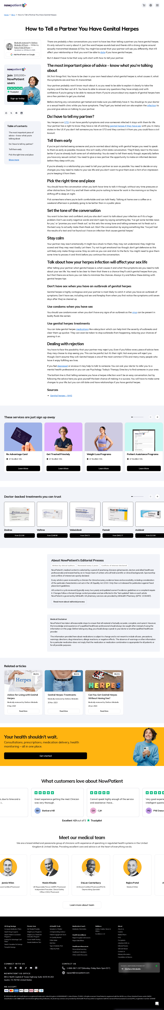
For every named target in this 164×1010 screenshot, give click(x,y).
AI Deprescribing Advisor (57, 932)
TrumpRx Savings (9, 947)
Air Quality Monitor (55, 937)
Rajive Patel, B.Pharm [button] (22, 47)
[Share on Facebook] (16, 113)
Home (6, 15)
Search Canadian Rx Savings (13, 944)
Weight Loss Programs (34, 932)
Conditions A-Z (100, 934)
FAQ (119, 937)
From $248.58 (52, 535)
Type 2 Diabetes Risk (56, 946)
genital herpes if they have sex (125, 125)
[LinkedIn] (36, 968)
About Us (121, 929)
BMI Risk (52, 943)
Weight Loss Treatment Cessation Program (34, 936)
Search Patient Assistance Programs (12, 936)
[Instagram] (10, 968)
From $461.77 (118, 535)
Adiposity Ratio (54, 949)
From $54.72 (85, 535)
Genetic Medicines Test (34, 942)
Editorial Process (123, 946)
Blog (13, 15)
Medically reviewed (21, 43)
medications (82, 329)
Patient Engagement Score (58, 935)
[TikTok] (26, 968)
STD (66, 122)
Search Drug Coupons (11, 932)
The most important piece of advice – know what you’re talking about (21, 135)
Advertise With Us (123, 943)
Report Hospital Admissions (81, 938)
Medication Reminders (79, 929)
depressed (62, 365)
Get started (46, 755)
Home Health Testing (33, 939)
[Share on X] (11, 113)
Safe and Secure (123, 949)
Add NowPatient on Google (24, 54)
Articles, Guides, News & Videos (103, 930)
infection (151, 105)
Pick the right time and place (21, 154)
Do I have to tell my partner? (21, 144)
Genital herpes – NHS (61, 395)
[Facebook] (15, 968)
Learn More (23, 468)
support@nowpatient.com (78, 972)
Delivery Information (124, 954)
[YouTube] (31, 968)
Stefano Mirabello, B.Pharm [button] (25, 44)
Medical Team (122, 935)
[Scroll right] (157, 417)
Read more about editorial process (69, 601)
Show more (14, 159)
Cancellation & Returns (125, 957)
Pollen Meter (53, 940)
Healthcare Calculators (79, 952)
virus (134, 312)
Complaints (121, 940)
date (102, 52)
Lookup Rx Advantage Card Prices (13, 940)
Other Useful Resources (79, 955)
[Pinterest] (20, 968)
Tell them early (15, 149)
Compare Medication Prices (12, 929)
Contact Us (121, 951)
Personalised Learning (79, 949)
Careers (120, 932)
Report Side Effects (78, 940)
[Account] (150, 5)
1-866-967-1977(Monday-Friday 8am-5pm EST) (88, 968)
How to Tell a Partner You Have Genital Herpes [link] (37, 15)
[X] (5, 968)
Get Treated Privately (33, 929)
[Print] (6, 113)
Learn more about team (82, 904)
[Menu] (157, 5)
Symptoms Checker (56, 929)
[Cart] (144, 5)
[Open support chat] (157, 1003)
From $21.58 (19, 535)
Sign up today (17, 98)
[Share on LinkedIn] (21, 113)
